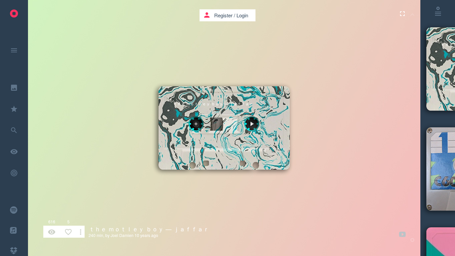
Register (223, 15)
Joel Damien (122, 235)
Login (242, 15)
